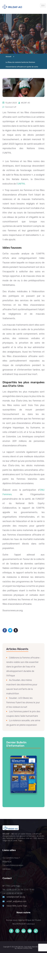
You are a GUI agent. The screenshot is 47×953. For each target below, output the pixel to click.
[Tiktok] (36, 931)
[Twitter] (17, 931)
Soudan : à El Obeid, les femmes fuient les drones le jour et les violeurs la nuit (23, 702)
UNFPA (21, 183)
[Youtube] (29, 931)
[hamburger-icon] (43, 5)
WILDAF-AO (25, 103)
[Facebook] (11, 931)
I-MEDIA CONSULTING (24, 948)
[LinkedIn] (23, 931)
